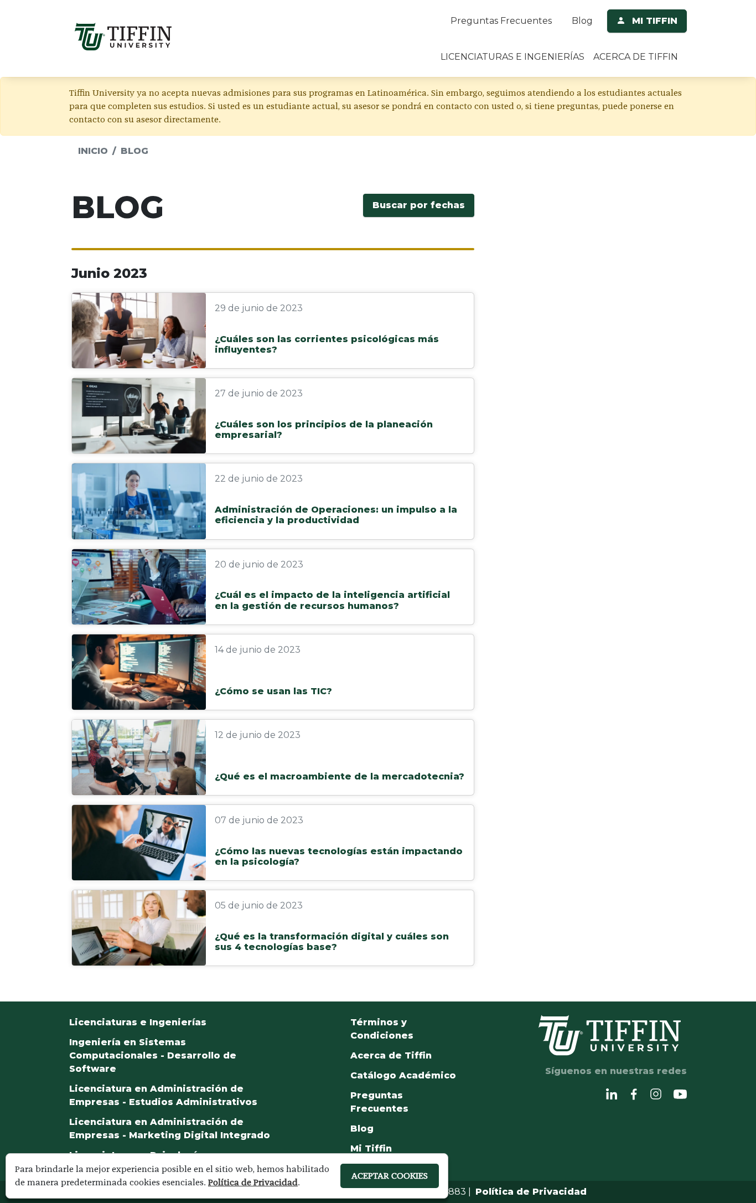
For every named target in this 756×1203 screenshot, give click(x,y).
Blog (582, 21)
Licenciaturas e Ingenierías (137, 1022)
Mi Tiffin (371, 1148)
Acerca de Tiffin (391, 1055)
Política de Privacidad (531, 1191)
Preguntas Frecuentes (501, 21)
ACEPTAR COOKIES (389, 1175)
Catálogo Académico (403, 1075)
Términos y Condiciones (381, 1029)
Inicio (93, 151)
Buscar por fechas (418, 205)
